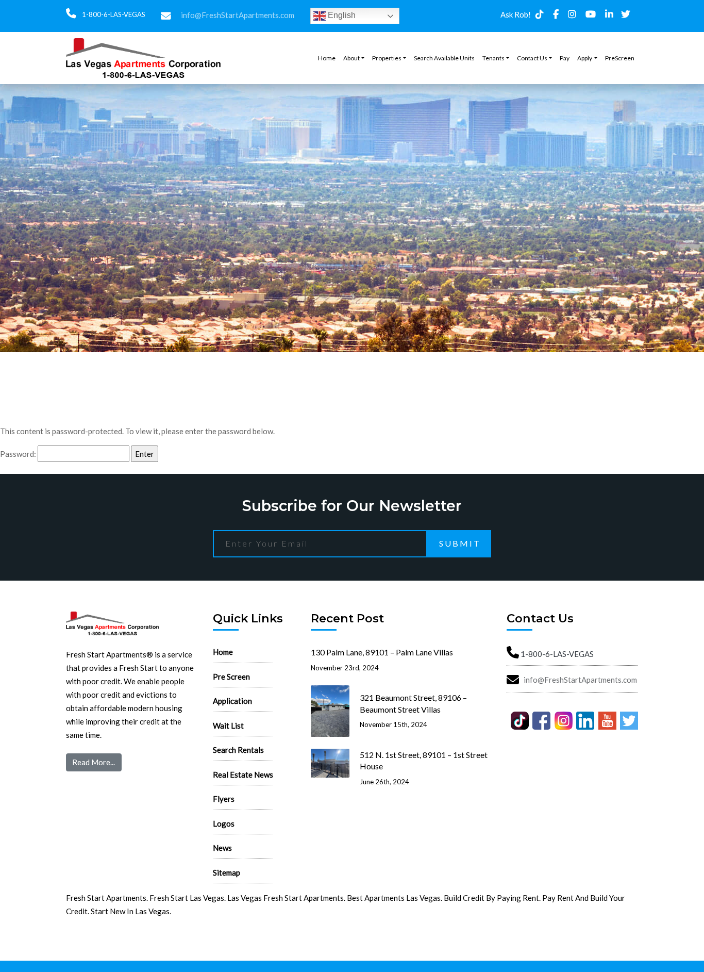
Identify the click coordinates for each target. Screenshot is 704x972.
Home (327, 58)
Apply (584, 58)
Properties (386, 58)
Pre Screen (231, 676)
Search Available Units (444, 58)
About (351, 58)
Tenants (493, 58)
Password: (19, 453)
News (222, 847)
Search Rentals (238, 749)
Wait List (228, 725)
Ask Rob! (515, 14)
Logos (223, 823)
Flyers (223, 798)
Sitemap (226, 872)
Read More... (93, 762)
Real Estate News (243, 774)
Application (232, 700)
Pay (564, 58)
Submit (460, 543)
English (341, 15)
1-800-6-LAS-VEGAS (112, 14)
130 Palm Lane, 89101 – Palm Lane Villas (382, 652)
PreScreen (619, 58)
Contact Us (532, 58)
